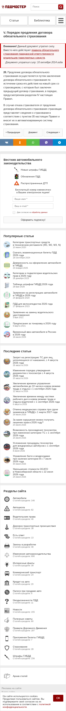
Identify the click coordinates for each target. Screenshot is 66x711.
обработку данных (40, 212)
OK (58, 698)
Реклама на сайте (11, 688)
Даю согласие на (32, 212)
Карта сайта (8, 692)
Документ (33, 132)
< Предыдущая (13, 132)
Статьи (14, 20)
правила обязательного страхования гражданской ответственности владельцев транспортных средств (31, 54)
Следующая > (53, 132)
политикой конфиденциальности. (27, 705)
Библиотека (42, 20)
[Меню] (61, 20)
